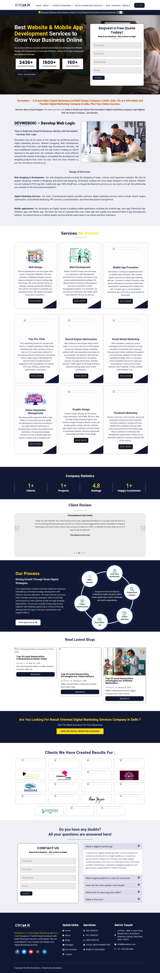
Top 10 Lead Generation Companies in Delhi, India (31, 658)
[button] (74, 553)
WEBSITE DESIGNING (62, 5)
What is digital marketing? (99, 846)
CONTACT (126, 5)
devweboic (20, 663)
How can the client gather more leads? (105, 885)
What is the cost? (94, 899)
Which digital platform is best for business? (108, 878)
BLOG (108, 5)
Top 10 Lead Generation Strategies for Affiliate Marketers (119, 681)
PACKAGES (116, 5)
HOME (38, 5)
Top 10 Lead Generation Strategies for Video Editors (77, 675)
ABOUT (46, 5)
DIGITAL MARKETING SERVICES (88, 5)
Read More (35, 674)
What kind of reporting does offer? (103, 892)
